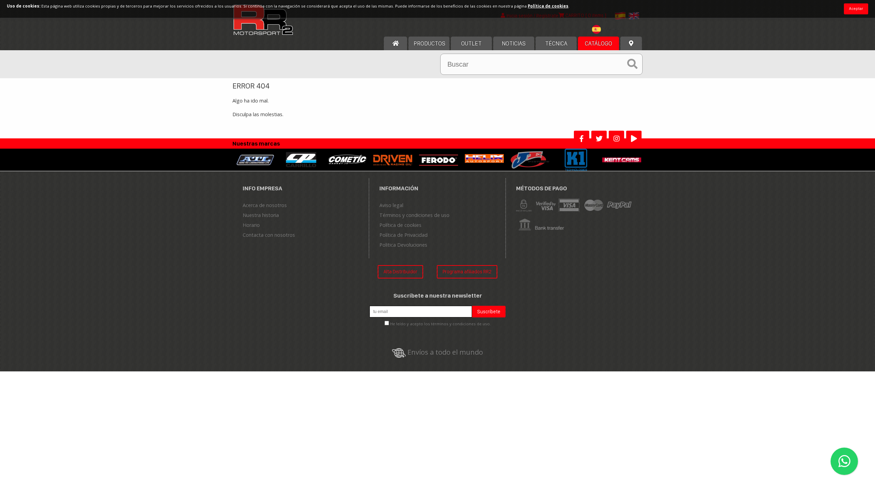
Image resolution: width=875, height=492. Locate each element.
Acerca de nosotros (265, 205)
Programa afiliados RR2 (467, 271)
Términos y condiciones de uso (414, 215)
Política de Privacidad (403, 235)
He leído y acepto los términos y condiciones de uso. (440, 323)
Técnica (556, 43)
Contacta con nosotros (269, 235)
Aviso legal (391, 205)
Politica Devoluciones (403, 245)
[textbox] (607, 29)
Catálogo (598, 43)
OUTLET (471, 43)
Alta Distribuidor (400, 271)
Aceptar (856, 8)
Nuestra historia (261, 215)
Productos (429, 43)
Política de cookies (400, 225)
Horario (251, 225)
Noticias (514, 43)
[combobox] (607, 30)
